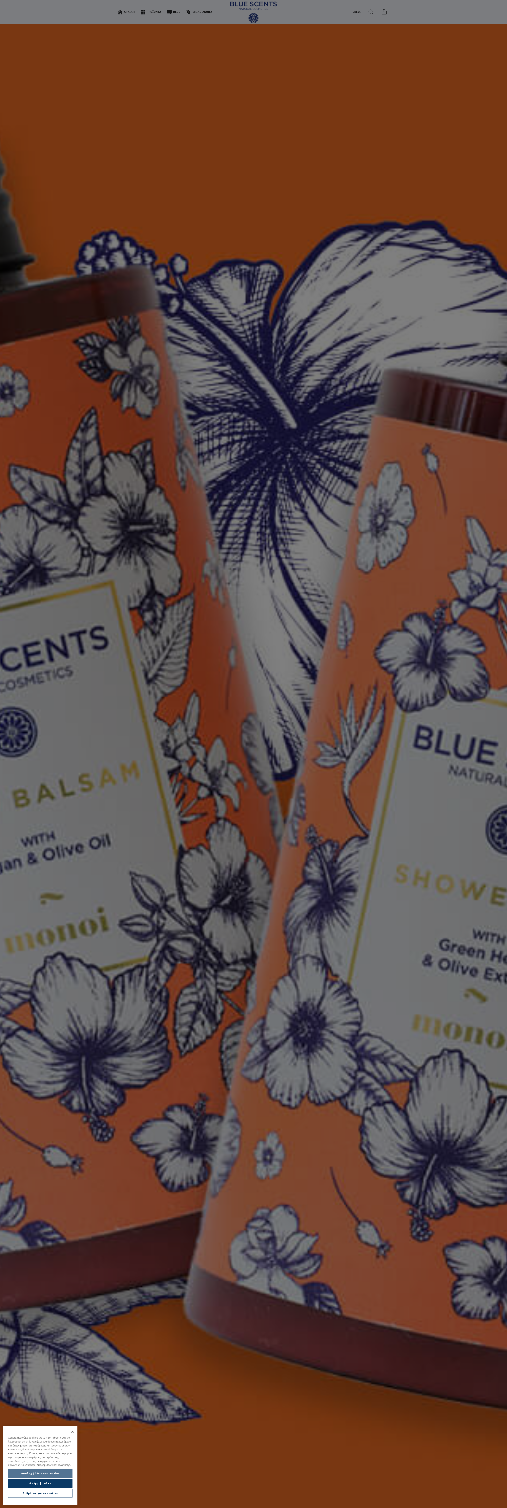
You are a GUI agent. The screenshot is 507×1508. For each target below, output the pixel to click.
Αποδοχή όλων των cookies (40, 1473)
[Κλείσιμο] (72, 1431)
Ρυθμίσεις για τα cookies (40, 1493)
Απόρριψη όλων (40, 1483)
